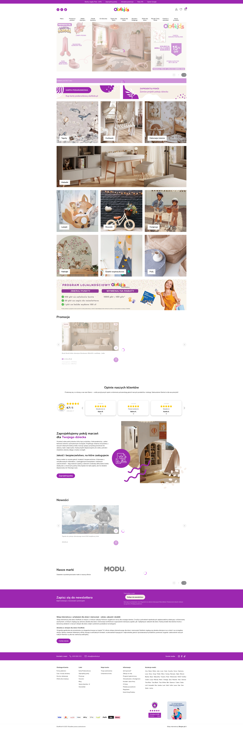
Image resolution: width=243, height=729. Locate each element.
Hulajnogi (154, 227)
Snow (175, 671)
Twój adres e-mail (129, 593)
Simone (183, 680)
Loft (146, 685)
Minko (154, 671)
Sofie (171, 685)
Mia (156, 685)
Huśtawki (109, 138)
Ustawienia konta (106, 673)
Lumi (164, 685)
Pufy (151, 271)
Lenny (151, 688)
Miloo (163, 674)
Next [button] (184, 408)
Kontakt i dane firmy (129, 681)
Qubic (147, 688)
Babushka (157, 677)
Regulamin (126, 689)
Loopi (151, 680)
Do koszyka (116, 359)
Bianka (147, 677)
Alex (179, 680)
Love (161, 671)
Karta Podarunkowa (85, 671)
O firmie (125, 684)
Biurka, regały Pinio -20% (93, 2)
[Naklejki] (77, 256)
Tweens (163, 677)
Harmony (180, 671)
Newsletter (82, 687)
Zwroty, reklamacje (62, 676)
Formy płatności (61, 671)
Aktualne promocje (127, 2)
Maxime (174, 680)
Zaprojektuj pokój (111, 2)
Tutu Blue (148, 682)
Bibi (168, 682)
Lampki (64, 227)
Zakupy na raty (127, 673)
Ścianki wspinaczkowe (114, 271)
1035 (69, 410)
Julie (158, 671)
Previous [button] (82, 408)
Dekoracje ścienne (157, 138)
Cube (165, 671)
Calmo (178, 682)
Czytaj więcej (63, 641)
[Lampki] (77, 211)
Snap (154, 674)
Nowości (81, 679)
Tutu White (162, 682)
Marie (150, 671)
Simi (182, 685)
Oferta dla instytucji (63, 679)
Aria (146, 671)
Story (150, 674)
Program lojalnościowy (130, 676)
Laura (175, 685)
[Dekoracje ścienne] (165, 122)
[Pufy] (165, 256)
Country (170, 671)
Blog (80, 681)
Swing (167, 674)
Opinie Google (152, 2)
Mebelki (64, 182)
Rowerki (108, 227)
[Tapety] (77, 122)
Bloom (182, 674)
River (167, 677)
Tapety (64, 138)
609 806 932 (77, 656)
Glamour (172, 682)
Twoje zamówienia (106, 671)
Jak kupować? (127, 671)
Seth (167, 685)
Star (179, 685)
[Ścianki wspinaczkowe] (121, 256)
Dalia (181, 682)
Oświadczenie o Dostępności (131, 679)
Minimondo (173, 677)
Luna (146, 674)
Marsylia (172, 674)
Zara (170, 680)
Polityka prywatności (129, 687)
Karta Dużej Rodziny (129, 692)
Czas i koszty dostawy (63, 673)
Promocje (81, 676)
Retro (161, 680)
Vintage (165, 680)
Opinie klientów (84, 684)
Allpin (177, 674)
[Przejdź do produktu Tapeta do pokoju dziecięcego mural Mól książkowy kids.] (90, 519)
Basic (151, 677)
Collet (147, 680)
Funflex (184, 677)
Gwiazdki (151, 685)
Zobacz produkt (116, 542)
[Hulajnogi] (165, 211)
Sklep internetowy (176, 726)
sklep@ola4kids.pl (94, 656)
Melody (156, 680)
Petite (158, 674)
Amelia (160, 685)
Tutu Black (155, 682)
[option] (100, 408)
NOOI (179, 677)
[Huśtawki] (121, 122)
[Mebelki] (121, 167)
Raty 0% (140, 2)
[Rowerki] (121, 211)
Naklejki (64, 271)
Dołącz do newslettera (135, 597)
